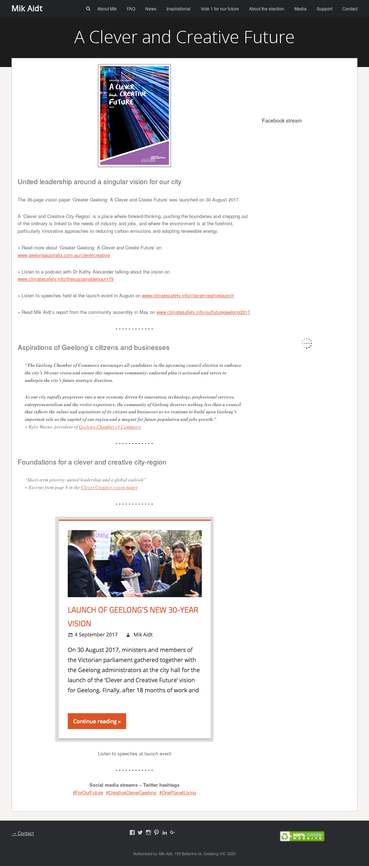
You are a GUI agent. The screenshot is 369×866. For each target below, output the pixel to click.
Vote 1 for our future (220, 8)
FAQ (131, 8)
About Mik (107, 8)
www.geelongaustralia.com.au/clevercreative (64, 255)
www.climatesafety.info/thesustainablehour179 (66, 278)
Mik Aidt (27, 8)
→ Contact (23, 833)
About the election (266, 8)
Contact (349, 8)
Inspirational (178, 8)
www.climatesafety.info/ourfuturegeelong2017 (203, 311)
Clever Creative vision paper (109, 487)
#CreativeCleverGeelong (131, 792)
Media (300, 8)
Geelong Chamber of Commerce (110, 426)
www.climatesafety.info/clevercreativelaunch (188, 295)
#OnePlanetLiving (177, 792)
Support (324, 8)
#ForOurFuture (88, 792)
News (150, 8)
